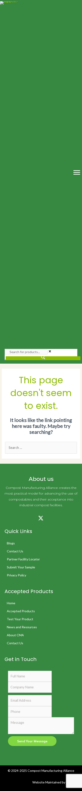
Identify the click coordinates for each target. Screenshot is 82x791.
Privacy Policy (16, 575)
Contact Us (15, 551)
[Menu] (77, 172)
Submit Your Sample (21, 567)
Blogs (11, 543)
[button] (6, 518)
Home (11, 603)
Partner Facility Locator (23, 559)
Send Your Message (32, 741)
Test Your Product (20, 619)
